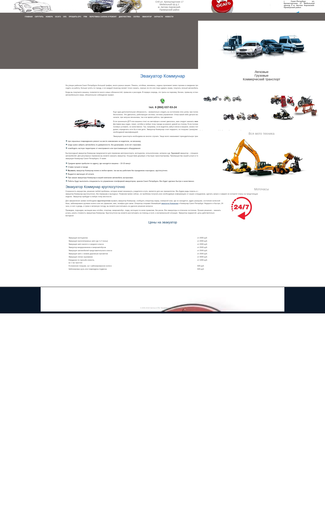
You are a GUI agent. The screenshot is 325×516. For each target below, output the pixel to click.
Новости (169, 17)
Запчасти (158, 17)
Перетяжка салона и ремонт (103, 17)
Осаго (58, 17)
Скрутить (39, 17)
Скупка (136, 17)
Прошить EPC (75, 17)
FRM (85, 17)
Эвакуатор (147, 17)
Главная (28, 17)
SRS (65, 17)
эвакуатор (169, 203)
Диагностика (125, 17)
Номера (49, 17)
